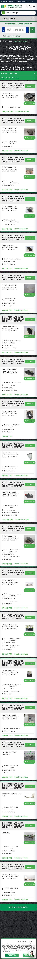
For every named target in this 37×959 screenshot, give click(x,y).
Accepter (12, 955)
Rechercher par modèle (11, 36)
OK (32, 30)
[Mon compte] (26, 6)
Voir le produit (31, 103)
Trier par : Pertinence (18, 73)
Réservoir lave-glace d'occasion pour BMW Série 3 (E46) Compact (13, 86)
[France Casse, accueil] (11, 6)
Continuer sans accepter (24, 941)
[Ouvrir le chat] (31, 954)
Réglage (27, 955)
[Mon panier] (30, 6)
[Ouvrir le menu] (34, 6)
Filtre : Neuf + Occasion (18, 78)
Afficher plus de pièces (18, 907)
